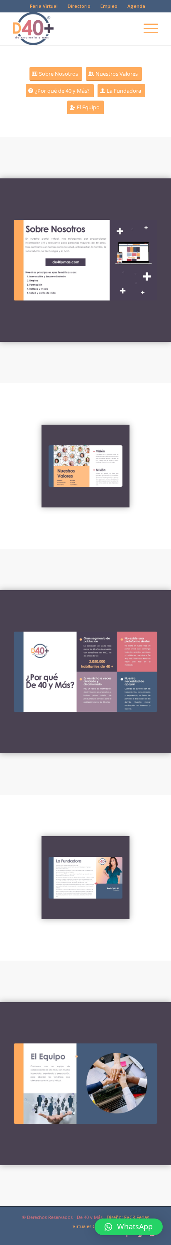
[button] (129, 1227)
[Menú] (146, 28)
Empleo (108, 6)
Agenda (136, 6)
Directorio (79, 6)
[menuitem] (44, 6)
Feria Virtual (44, 6)
